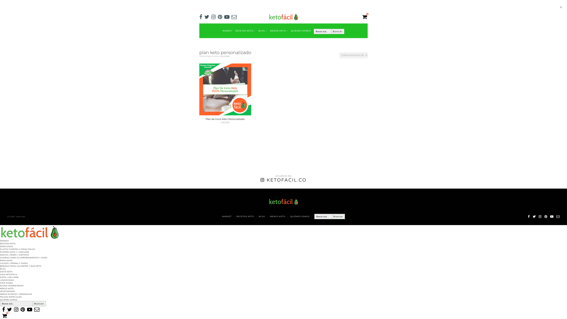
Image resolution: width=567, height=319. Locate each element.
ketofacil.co (287, 180)
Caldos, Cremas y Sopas (14, 263)
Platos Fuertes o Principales (17, 249)
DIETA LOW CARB (9, 277)
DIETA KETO (6, 272)
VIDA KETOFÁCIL (9, 274)
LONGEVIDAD (7, 280)
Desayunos (6, 246)
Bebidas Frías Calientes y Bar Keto (20, 266)
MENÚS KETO (278, 31)
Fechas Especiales (11, 297)
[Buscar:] (329, 31)
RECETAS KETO (244, 31)
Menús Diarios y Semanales (16, 294)
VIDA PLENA (6, 283)
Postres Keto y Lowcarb (14, 252)
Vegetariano (7, 291)
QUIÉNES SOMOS (301, 31)
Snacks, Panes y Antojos (14, 255)
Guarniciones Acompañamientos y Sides (23, 258)
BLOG (261, 31)
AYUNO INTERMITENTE (12, 286)
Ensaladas (6, 260)
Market (227, 31)
